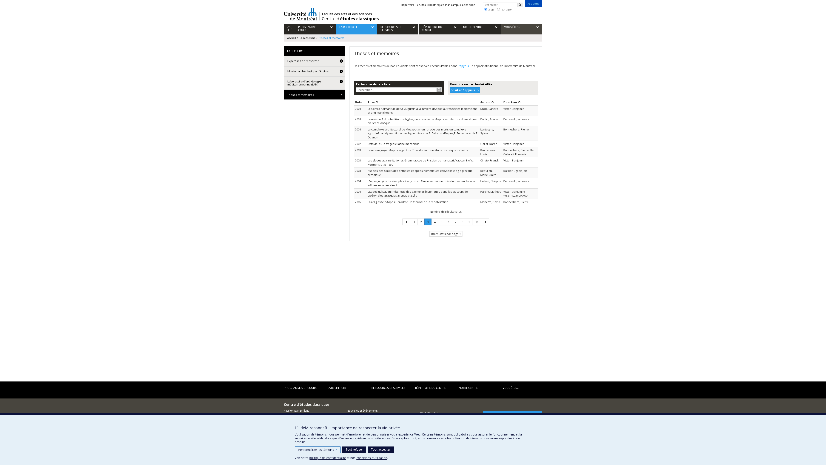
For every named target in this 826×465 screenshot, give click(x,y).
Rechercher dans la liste (373, 84)
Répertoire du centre (430, 388)
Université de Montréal (300, 14)
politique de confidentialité (327, 458)
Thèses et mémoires (300, 95)
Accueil (291, 38)
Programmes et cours (300, 388)
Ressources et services (388, 388)
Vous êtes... (511, 388)
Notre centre (468, 388)
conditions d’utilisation (371, 458)
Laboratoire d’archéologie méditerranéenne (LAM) (304, 82)
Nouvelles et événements (362, 410)
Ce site (490, 9)
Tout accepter (380, 449)
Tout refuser (354, 449)
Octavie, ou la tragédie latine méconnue (393, 144)
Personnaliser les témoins (317, 450)
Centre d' (350, 19)
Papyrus (464, 66)
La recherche (307, 38)
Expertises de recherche (303, 61)
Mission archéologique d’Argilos (308, 71)
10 (478, 222)
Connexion (468, 5)
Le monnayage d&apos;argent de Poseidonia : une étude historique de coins (418, 150)
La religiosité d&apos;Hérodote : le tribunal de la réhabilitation (408, 202)
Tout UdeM (506, 9)
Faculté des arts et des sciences (347, 14)
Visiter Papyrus (463, 90)
